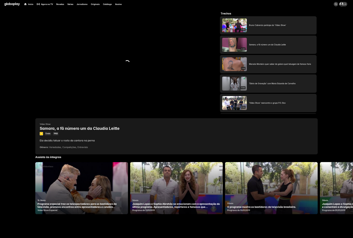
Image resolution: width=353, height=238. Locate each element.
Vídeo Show (45, 124)
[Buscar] (336, 4)
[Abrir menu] (343, 4)
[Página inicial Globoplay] (12, 4)
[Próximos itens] (335, 188)
